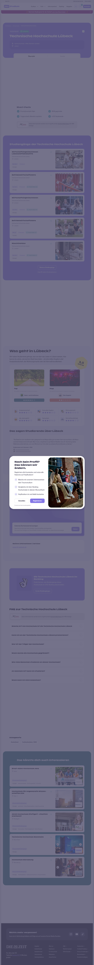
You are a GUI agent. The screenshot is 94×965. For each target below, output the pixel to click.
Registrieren (37, 501)
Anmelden (21, 501)
